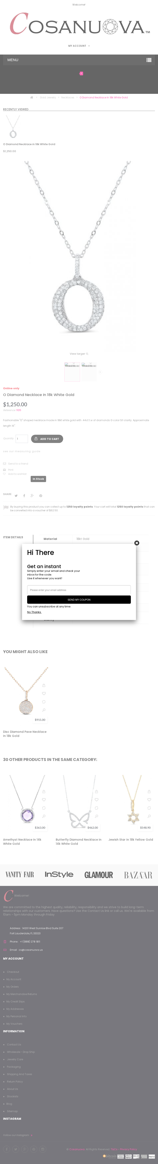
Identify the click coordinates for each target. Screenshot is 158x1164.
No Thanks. (34, 612)
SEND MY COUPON (79, 599)
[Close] (137, 543)
